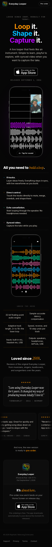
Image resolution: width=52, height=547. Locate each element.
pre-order (31, 450)
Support (6, 541)
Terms (25, 541)
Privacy (16, 541)
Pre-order (44, 4)
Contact (34, 541)
